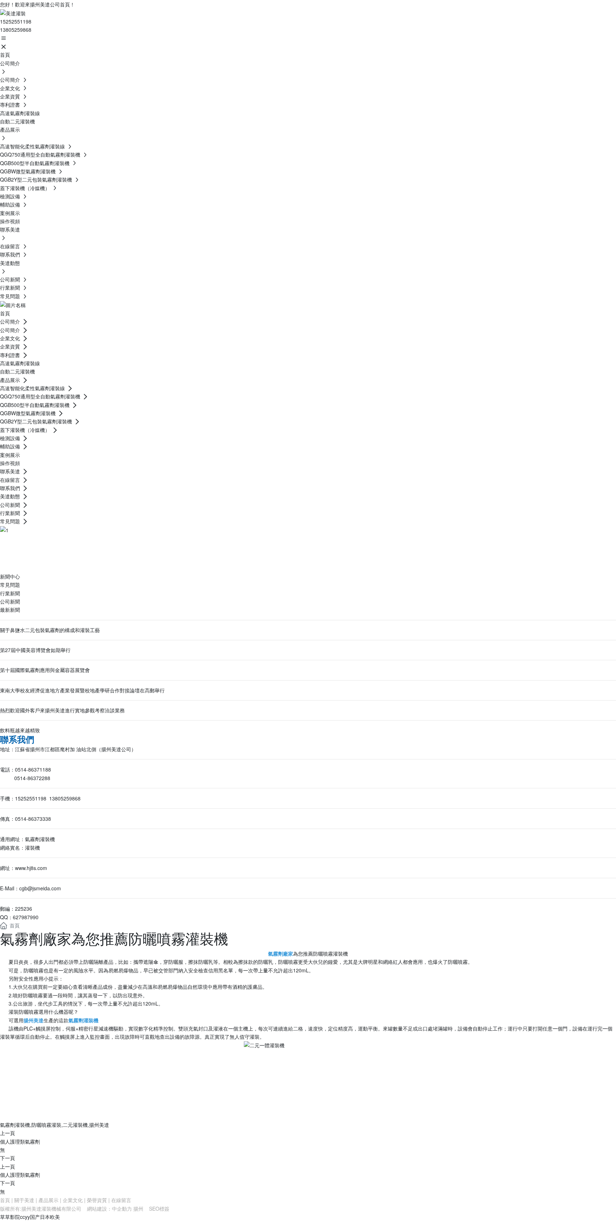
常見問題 (10, 584)
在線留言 (121, 1200)
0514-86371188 (33, 769)
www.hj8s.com (31, 867)
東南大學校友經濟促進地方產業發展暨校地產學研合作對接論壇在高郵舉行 (82, 690)
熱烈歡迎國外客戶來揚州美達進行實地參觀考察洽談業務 (62, 710)
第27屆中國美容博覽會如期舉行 (35, 649)
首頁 (5, 1200)
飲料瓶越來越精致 (20, 730)
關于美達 (24, 1200)
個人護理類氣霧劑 (20, 1141)
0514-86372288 (32, 778)
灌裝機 (32, 847)
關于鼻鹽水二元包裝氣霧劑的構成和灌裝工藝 (50, 630)
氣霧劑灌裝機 (40, 839)
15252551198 (15, 21)
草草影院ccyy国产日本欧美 (30, 1216)
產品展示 (48, 1200)
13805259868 (15, 29)
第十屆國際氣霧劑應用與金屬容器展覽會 (45, 669)
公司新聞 (10, 601)
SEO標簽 (159, 1208)
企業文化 (73, 1200)
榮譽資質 (97, 1200)
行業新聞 (10, 593)
